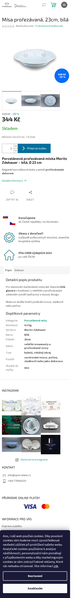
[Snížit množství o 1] (16, 150)
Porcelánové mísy (35, 321)
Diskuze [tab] (19, 270)
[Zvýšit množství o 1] (16, 146)
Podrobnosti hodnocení (49, 26)
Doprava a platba (12, 526)
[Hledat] (44, 5)
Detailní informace (12, 181)
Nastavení (35, 576)
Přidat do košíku (37, 148)
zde (56, 566)
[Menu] (64, 5)
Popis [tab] (8, 270)
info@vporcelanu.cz (19, 475)
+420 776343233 (17, 481)
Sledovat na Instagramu (34, 460)
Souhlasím (35, 588)
